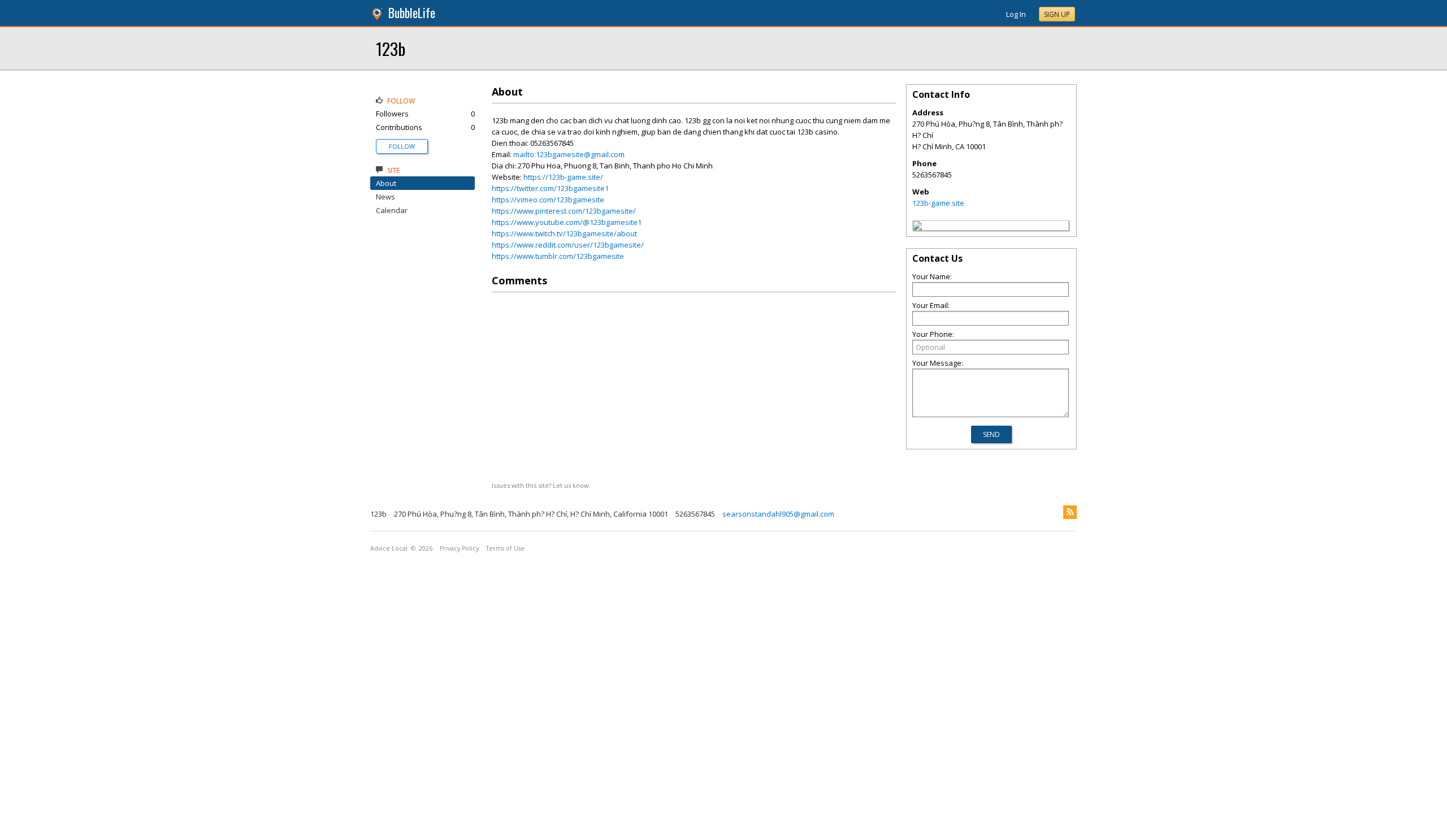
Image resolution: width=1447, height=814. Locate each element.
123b (390, 48)
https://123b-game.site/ (563, 177)
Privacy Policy (459, 548)
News (385, 197)
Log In (1016, 14)
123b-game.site (938, 203)
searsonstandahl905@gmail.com (778, 514)
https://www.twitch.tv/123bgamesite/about (564, 233)
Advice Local (389, 548)
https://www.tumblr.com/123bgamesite (558, 256)
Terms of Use (505, 548)
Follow (402, 146)
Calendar (392, 210)
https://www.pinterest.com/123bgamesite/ (564, 211)
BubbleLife (411, 12)
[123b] (917, 227)
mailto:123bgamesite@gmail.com (569, 154)
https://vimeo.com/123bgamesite (548, 199)
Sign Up (1057, 14)
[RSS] (1070, 512)
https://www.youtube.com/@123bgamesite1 (567, 222)
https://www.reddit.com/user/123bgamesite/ (568, 245)
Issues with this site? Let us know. (541, 485)
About (386, 183)
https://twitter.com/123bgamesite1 (550, 188)
